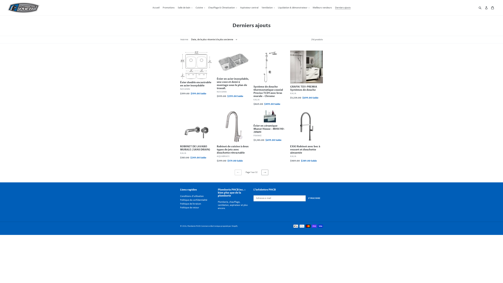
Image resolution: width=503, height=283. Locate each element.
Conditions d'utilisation (192, 196)
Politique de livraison (190, 203)
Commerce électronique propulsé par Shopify (219, 226)
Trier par (184, 40)
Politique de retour (189, 207)
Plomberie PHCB (193, 226)
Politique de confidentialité (193, 200)
